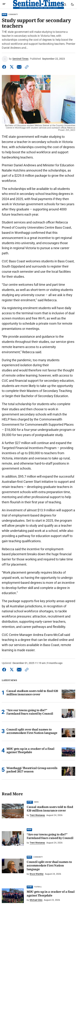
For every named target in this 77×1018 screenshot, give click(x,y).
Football (38, 887)
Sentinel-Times (20, 58)
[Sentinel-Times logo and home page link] (38, 4)
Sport (29, 802)
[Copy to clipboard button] (26, 67)
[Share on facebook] (5, 67)
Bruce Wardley (37, 874)
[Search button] (65, 4)
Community (13, 14)
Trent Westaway (37, 815)
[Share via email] (19, 67)
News (4, 14)
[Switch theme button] (72, 4)
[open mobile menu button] (4, 4)
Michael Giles (36, 900)
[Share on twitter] (11, 67)
